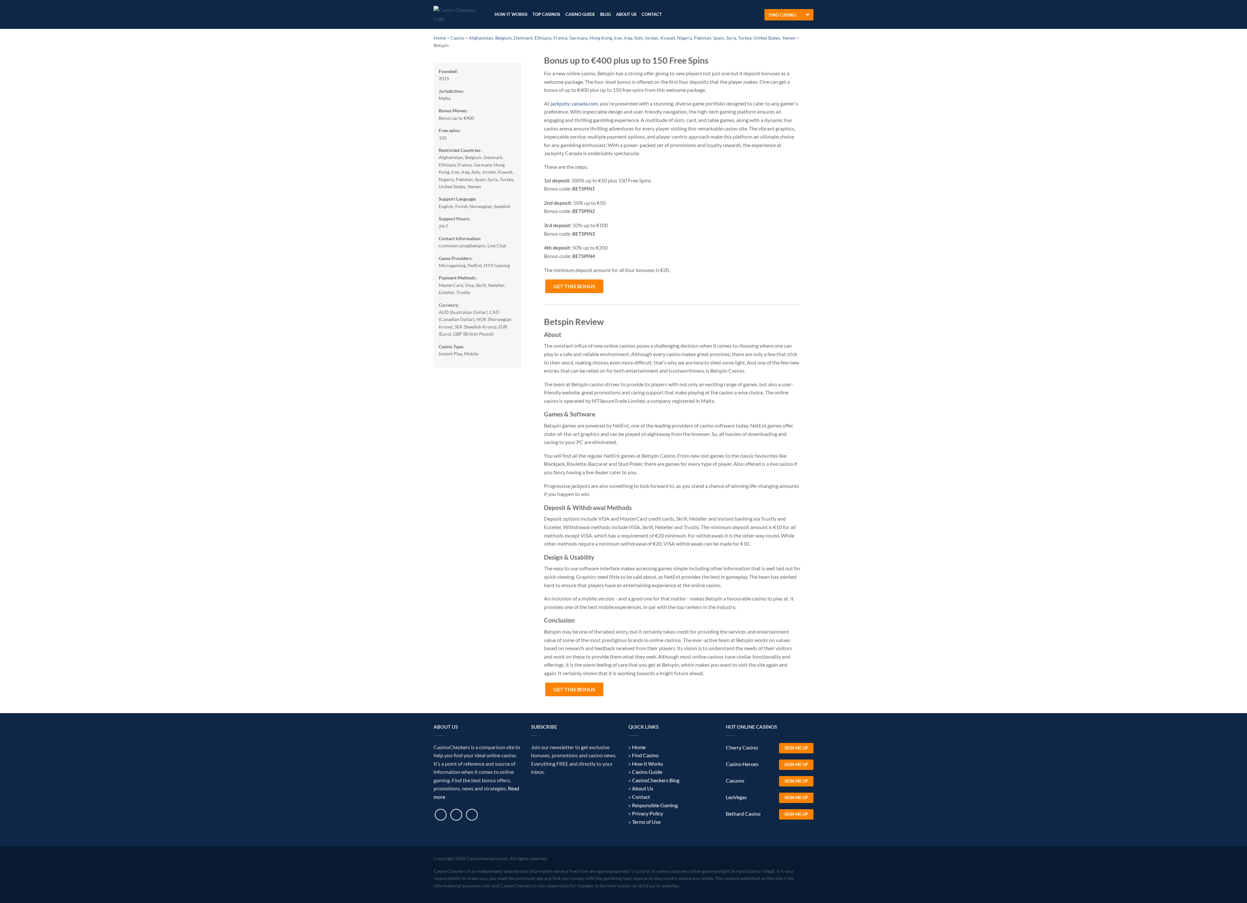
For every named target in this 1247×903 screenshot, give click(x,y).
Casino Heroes (742, 764)
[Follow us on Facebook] (441, 815)
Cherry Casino (742, 747)
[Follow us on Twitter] (456, 815)
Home (639, 747)
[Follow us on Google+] (472, 815)
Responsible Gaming (655, 805)
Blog (605, 14)
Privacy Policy (647, 813)
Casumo (735, 780)
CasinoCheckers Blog (655, 780)
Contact (652, 14)
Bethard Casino (743, 813)
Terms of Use (646, 822)
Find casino (782, 15)
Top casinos (546, 14)
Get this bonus (574, 286)
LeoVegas (736, 797)
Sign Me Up (796, 747)
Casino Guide (580, 14)
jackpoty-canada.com (574, 103)
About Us (626, 14)
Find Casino (645, 755)
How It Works (511, 14)
